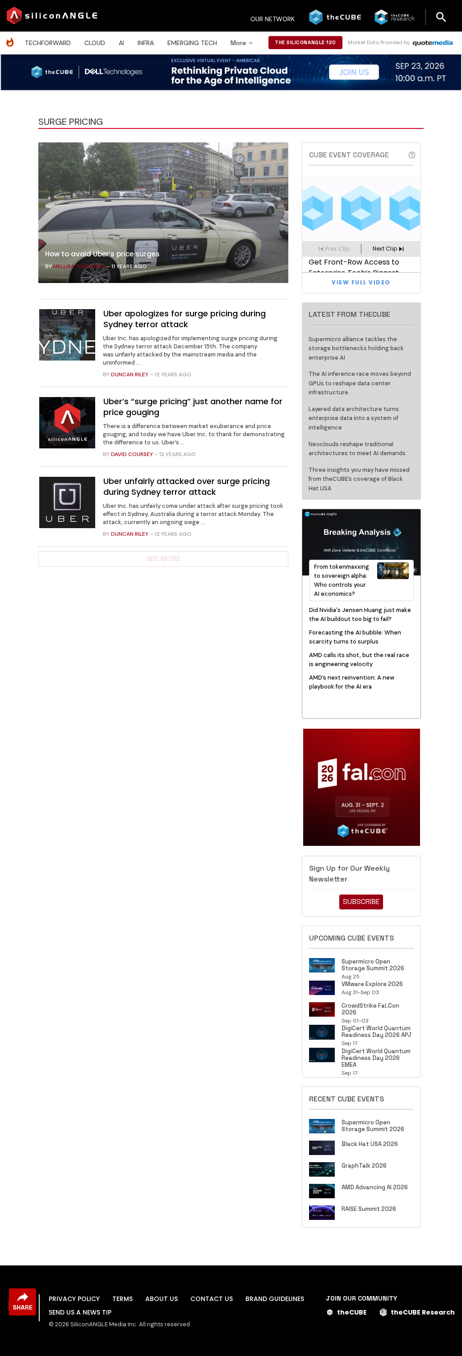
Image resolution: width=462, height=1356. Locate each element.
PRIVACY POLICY (74, 1298)
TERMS (122, 1298)
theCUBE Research (423, 1312)
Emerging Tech (192, 43)
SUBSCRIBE (361, 901)
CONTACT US (211, 1298)
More (238, 43)
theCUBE (352, 1312)
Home (12, 38)
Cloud (94, 43)
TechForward (48, 43)
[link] (163, 215)
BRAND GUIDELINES (274, 1298)
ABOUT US (161, 1298)
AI (121, 43)
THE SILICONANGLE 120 (305, 42)
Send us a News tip (80, 1312)
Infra (146, 43)
